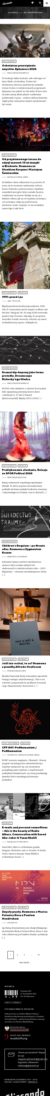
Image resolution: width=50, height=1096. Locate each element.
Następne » (25, 963)
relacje (22, 292)
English (25, 743)
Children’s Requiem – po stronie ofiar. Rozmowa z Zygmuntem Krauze (23, 549)
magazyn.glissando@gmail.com (32, 1059)
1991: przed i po (12, 296)
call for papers (10, 743)
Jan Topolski (14, 301)
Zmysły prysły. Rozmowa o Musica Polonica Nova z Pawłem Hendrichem (24, 915)
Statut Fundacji (13, 1002)
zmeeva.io (33, 1082)
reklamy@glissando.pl (28, 1066)
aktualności (9, 61)
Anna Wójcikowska (17, 557)
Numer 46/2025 (9, 368)
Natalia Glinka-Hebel (18, 177)
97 (39, 955)
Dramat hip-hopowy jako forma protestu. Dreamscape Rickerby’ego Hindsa (23, 376)
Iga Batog (12, 755)
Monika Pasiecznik (16, 671)
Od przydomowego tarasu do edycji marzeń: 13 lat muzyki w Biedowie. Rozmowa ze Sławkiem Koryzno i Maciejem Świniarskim (22, 166)
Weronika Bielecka (16, 477)
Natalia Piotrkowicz (18, 842)
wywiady (23, 659)
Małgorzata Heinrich (18, 73)
